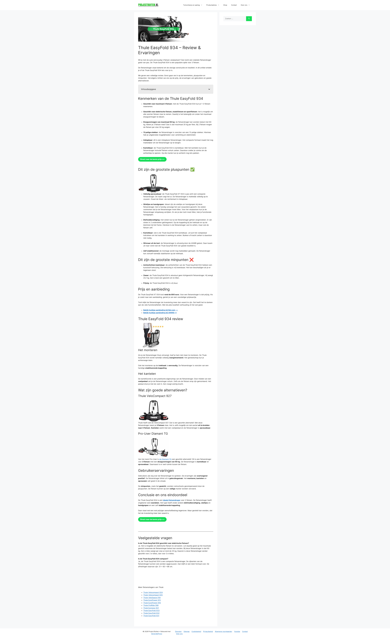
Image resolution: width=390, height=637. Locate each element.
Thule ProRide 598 (150, 605)
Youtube (237, 631)
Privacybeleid (208, 631)
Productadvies (211, 5)
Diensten (178, 631)
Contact (234, 5)
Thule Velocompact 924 (153, 592)
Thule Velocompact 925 (153, 595)
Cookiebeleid (196, 631)
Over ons (179, 634)
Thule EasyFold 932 (151, 613)
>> (160, 310)
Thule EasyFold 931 (151, 616)
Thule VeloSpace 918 (151, 598)
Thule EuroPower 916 (152, 603)
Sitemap (187, 631)
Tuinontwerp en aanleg (191, 5)
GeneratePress (156, 634)
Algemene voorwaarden (223, 631)
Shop (225, 5)
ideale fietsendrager (171, 500)
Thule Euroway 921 (151, 608)
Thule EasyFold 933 (151, 610)
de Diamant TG (165, 459)
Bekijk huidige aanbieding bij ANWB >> (160, 313)
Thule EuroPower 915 (152, 600)
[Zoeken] (249, 18)
